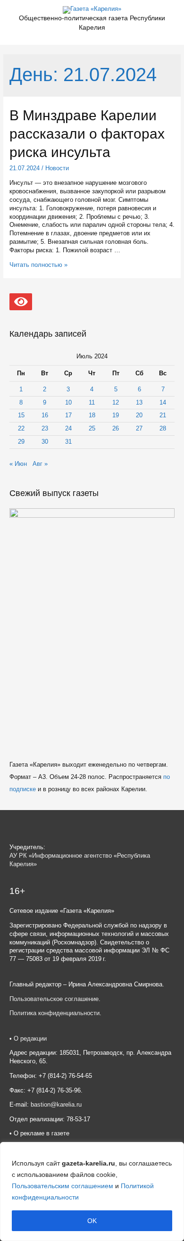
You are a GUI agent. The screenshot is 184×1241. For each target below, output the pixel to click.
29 (21, 441)
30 (45, 441)
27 (139, 428)
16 (45, 415)
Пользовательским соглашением (62, 1186)
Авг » (40, 463)
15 (21, 415)
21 (162, 415)
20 (139, 415)
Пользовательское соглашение (54, 998)
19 (115, 415)
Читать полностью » (38, 264)
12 (115, 402)
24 (68, 428)
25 (92, 428)
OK (92, 1220)
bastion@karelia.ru (56, 1104)
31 (68, 441)
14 (162, 402)
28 (162, 428)
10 (68, 402)
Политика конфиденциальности (54, 1013)
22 (21, 428)
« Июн (18, 463)
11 (92, 402)
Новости (57, 168)
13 (139, 402)
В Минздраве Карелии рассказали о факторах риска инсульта (87, 134)
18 (92, 415)
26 (115, 428)
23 (45, 428)
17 (68, 415)
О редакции (30, 1038)
